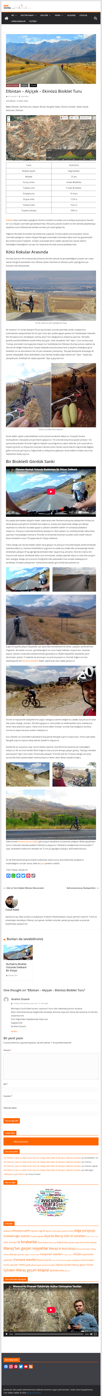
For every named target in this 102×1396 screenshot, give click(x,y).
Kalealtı (9, 220)
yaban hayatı (36, 1265)
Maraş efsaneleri (83, 1249)
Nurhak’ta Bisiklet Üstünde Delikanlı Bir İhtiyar (16, 967)
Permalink (44, 1003)
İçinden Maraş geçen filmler (78, 1264)
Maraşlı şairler (17, 1254)
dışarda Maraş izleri (57, 1236)
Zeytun (59, 1264)
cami (26, 1231)
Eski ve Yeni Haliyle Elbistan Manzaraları (25, 888)
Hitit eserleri (10, 1242)
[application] (50, 1309)
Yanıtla (14, 1031)
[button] (15, 15)
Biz (12, 15)
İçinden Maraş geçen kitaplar (26, 1270)
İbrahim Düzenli (20, 999)
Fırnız (88, 1236)
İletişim (32, 21)
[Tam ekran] (95, 1334)
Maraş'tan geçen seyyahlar (25, 1248)
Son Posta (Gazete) (60, 1260)
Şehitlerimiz (57, 1270)
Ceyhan (34, 1230)
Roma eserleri (44, 1260)
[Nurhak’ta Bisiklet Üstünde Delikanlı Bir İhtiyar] (18, 946)
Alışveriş (71, 15)
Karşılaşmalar (18, 21)
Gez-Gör (44, 15)
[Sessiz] (91, 1334)
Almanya (17, 1230)
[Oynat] (6, 1334)
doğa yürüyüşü (84, 1230)
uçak (27, 1264)
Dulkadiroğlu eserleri (17, 1236)
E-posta (7, 1096)
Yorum (7, 1050)
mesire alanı (34, 1255)
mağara (27, 1255)
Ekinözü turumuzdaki (28, 841)
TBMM (21, 1265)
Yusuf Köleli (25, 96)
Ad (5, 1084)
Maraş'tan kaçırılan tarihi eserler (80, 1242)
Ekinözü (24, 85)
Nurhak (33, 85)
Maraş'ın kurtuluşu (62, 1248)
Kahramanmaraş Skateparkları (81, 888)
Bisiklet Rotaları (12, 85)
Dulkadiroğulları (37, 1236)
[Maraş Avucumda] (6, 18)
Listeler (83, 15)
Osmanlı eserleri (25, 1259)
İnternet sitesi (10, 1108)
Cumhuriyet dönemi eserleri (63, 1231)
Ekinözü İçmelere (30, 660)
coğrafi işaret (44, 1230)
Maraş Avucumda (21, 1141)
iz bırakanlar (27, 1241)
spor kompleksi (73, 1260)
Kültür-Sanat (27, 15)
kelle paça (52, 1243)
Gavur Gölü (94, 1236)
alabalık (7, 1230)
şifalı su (67, 1271)
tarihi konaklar (87, 1260)
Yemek (57, 15)
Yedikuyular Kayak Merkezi (14, 1174)
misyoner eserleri (51, 1254)
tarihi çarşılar (10, 1264)
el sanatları (78, 1236)
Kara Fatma (43, 1242)
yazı (42, 863)
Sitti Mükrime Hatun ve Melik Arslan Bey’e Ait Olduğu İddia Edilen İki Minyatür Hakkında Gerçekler (42, 1158)
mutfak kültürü (68, 1255)
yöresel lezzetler (48, 1265)
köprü (60, 1242)
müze (77, 1254)
